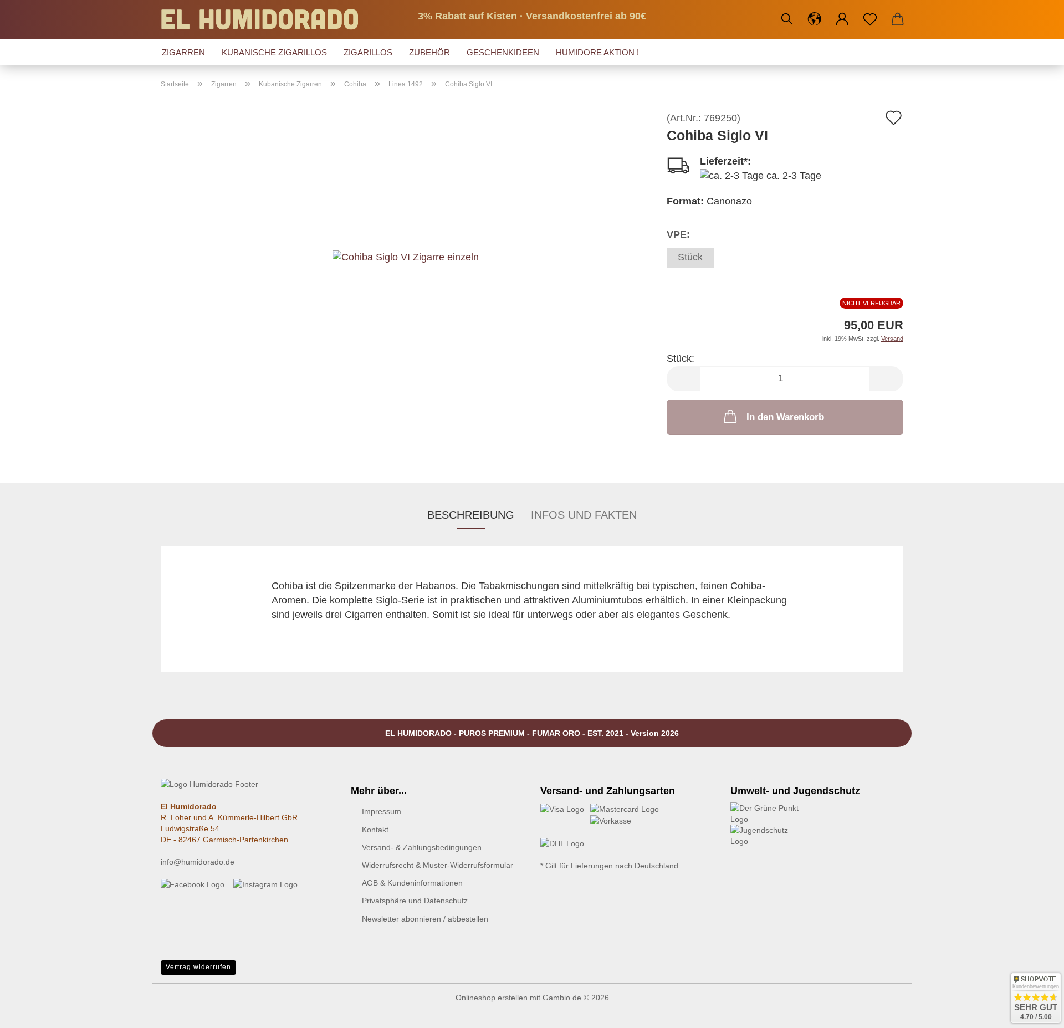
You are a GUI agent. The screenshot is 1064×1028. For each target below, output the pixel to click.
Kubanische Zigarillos (274, 52)
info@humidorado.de (197, 861)
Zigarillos (368, 52)
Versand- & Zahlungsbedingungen (422, 847)
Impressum (381, 811)
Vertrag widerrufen (198, 967)
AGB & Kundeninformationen (412, 882)
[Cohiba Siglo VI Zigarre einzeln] (405, 236)
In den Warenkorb (785, 417)
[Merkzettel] (870, 19)
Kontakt (375, 829)
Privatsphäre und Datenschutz (415, 900)
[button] (814, 19)
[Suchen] (787, 19)
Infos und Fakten (584, 515)
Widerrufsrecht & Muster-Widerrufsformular (437, 865)
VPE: (678, 234)
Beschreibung (470, 515)
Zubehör (429, 52)
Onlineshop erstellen (492, 997)
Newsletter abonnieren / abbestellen (425, 918)
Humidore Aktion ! (597, 52)
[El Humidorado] (264, 19)
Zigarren (183, 52)
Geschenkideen (503, 52)
